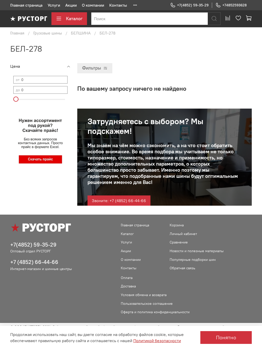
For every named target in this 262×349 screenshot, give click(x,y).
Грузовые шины (47, 33)
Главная (17, 33)
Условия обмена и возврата (144, 295)
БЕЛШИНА (81, 33)
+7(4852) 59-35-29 (193, 5)
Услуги (54, 5)
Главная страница (26, 5)
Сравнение (179, 242)
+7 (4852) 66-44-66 (34, 262)
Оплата (127, 277)
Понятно (226, 337)
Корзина (177, 225)
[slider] (16, 99)
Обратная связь (182, 268)
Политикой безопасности (157, 340)
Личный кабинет (183, 233)
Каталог (74, 18)
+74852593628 (234, 5)
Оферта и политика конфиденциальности (155, 312)
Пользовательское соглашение (147, 303)
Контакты (118, 5)
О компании (93, 5)
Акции (71, 5)
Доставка (128, 286)
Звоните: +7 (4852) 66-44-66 (119, 200)
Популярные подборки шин (193, 259)
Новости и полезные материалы (197, 251)
